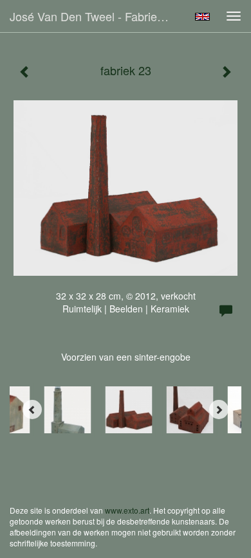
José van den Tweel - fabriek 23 (94, 16)
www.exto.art (127, 510)
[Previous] (32, 409)
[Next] (218, 409)
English (202, 17)
